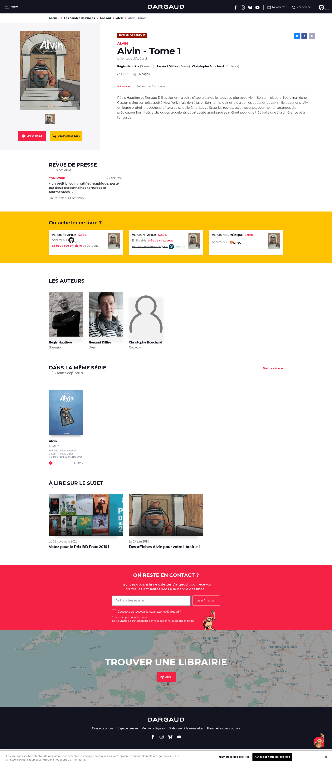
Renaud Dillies (167, 66)
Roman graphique (132, 35)
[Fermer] (326, 757)
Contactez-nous (103, 728)
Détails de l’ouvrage (150, 86)
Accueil (54, 18)
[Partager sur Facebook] (304, 36)
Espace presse (127, 728)
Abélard (105, 18)
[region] (166, 757)
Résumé (123, 86)
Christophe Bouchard (208, 66)
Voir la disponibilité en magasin (150, 246)
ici (192, 620)
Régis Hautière (128, 66)
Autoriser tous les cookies (272, 756)
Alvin (119, 18)
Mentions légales (153, 728)
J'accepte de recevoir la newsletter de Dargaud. (148, 611)
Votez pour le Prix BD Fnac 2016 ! (79, 547)
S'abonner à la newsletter (186, 728)
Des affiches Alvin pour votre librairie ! (164, 547)
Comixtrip (77, 198)
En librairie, (152, 240)
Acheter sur (220, 242)
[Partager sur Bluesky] (297, 36)
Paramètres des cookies (223, 728)
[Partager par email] (312, 36)
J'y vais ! (166, 677)
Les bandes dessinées (79, 18)
